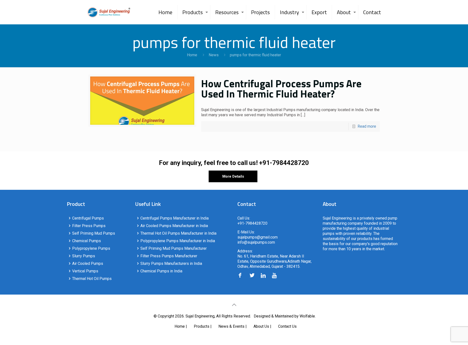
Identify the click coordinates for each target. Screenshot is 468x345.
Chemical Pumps (86, 241)
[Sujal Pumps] (109, 12)
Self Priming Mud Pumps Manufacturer (173, 248)
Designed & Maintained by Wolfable (284, 316)
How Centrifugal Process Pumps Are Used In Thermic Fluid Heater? (281, 88)
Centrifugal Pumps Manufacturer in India (174, 218)
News (214, 55)
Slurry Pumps (83, 256)
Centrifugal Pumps (88, 218)
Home (192, 55)
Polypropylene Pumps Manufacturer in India (177, 241)
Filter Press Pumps (89, 225)
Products (201, 326)
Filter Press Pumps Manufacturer (168, 256)
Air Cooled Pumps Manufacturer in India (174, 225)
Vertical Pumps (85, 271)
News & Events (231, 326)
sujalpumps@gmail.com (257, 237)
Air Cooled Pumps (87, 263)
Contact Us (287, 326)
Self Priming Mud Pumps (93, 233)
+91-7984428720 (284, 162)
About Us (261, 326)
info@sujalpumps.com (256, 242)
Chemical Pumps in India (161, 271)
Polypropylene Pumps (91, 248)
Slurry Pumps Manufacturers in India (171, 263)
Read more (367, 126)
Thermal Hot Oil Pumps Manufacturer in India (178, 233)
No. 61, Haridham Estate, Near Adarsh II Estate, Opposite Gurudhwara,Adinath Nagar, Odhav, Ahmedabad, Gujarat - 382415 (274, 261)
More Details (233, 176)
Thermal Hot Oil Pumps (92, 278)
